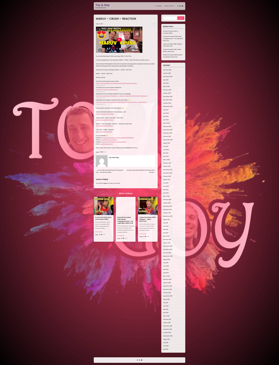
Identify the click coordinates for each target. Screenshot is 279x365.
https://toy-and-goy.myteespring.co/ (107, 89)
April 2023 (166, 156)
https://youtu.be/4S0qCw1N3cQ (105, 114)
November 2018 (167, 329)
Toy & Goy (102, 5)
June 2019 (165, 306)
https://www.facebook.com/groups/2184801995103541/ (118, 138)
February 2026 (167, 70)
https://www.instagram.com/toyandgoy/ (114, 142)
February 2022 (167, 199)
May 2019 (165, 309)
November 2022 (167, 173)
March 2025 (166, 86)
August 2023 (166, 143)
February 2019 (167, 319)
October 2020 (167, 253)
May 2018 (165, 349)
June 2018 (166, 346)
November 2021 (167, 209)
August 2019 (166, 299)
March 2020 (166, 276)
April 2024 (166, 120)
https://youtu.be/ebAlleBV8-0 (104, 126)
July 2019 (165, 303)
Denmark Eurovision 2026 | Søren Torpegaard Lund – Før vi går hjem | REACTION (125, 220)
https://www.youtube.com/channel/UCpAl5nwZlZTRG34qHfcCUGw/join (116, 83)
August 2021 (166, 219)
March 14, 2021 (99, 24)
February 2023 (167, 163)
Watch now (98, 232)
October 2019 (167, 293)
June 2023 (166, 150)
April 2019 (165, 312)
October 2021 (167, 213)
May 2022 (165, 189)
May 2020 (165, 269)
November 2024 (167, 100)
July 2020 (165, 263)
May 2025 (165, 80)
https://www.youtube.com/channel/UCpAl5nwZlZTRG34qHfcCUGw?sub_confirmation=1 (121, 102)
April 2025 (166, 83)
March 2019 (166, 316)
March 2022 (166, 196)
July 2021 (165, 223)
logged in (105, 183)
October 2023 (167, 136)
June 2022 (166, 186)
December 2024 (167, 96)
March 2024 (166, 123)
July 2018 (165, 342)
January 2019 (166, 322)
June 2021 (165, 226)
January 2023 (167, 166)
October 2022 (167, 176)
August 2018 (166, 339)
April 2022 (166, 193)
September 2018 (167, 336)
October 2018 (167, 332)
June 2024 (166, 113)
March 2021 (166, 236)
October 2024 (167, 103)
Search (181, 18)
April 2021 (165, 233)
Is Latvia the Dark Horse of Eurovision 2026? (103, 218)
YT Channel (158, 6)
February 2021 (167, 239)
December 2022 (167, 169)
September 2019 (167, 296)
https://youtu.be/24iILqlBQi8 (104, 132)
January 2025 (167, 93)
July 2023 (165, 146)
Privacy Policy (169, 6)
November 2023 (167, 133)
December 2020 (167, 246)
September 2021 (167, 216)
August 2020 (166, 259)
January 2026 (167, 73)
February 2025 (167, 90)
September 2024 (168, 106)
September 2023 (168, 140)
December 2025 (167, 76)
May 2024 (166, 116)
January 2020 (167, 283)
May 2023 (165, 153)
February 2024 (167, 126)
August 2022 (166, 179)
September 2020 (168, 256)
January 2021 (166, 243)
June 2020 (166, 266)
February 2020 (167, 279)
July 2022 (165, 183)
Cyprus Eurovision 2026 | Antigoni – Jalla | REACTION (147, 219)
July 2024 (165, 110)
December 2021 (167, 206)
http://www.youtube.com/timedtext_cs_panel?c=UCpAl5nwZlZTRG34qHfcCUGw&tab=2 (121, 96)
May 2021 (165, 229)
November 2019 (167, 289)
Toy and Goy (114, 157)
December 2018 (167, 326)
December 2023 (167, 130)
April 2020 (166, 273)
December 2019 (167, 286)
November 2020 (167, 249)
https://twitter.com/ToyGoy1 (109, 140)
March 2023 (166, 160)
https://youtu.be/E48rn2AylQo (104, 120)
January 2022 (167, 203)
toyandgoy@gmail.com (106, 144)
